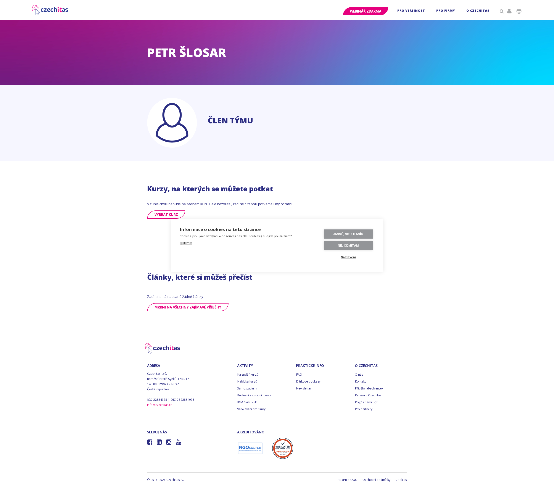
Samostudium (247, 388)
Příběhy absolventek (369, 388)
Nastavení (348, 257)
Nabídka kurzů (247, 381)
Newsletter (303, 388)
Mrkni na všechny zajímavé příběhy (188, 307)
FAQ (299, 374)
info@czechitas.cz (159, 405)
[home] (50, 10)
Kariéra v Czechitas (368, 395)
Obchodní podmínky (376, 480)
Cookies (401, 480)
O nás (359, 374)
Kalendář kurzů (247, 374)
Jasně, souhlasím (348, 234)
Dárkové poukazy (308, 381)
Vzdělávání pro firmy (251, 409)
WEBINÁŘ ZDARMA (365, 11)
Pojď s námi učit (366, 402)
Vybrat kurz (166, 214)
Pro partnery (363, 409)
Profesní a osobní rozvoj (254, 395)
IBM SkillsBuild (247, 402)
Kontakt (360, 381)
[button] (411, 11)
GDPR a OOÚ (347, 480)
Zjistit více (186, 243)
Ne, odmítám (348, 245)
